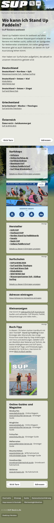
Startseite (5, 13)
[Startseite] (14, 8)
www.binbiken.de (16, 453)
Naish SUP (15, 241)
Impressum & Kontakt (11, 502)
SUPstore (14, 155)
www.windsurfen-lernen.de (20, 415)
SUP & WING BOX (9, 126)
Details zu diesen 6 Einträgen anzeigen (24, 174)
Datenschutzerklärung (41, 498)
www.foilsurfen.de (16, 436)
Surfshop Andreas (18, 160)
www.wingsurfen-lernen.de (20, 427)
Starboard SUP (17, 232)
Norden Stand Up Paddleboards (24, 235)
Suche (26, 498)
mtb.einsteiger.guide (17, 455)
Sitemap (17, 498)
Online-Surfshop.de (19, 158)
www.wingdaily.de (16, 425)
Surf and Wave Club (10, 91)
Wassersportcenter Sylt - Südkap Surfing (18, 74)
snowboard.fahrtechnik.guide (21, 462)
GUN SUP (14, 230)
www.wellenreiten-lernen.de (20, 443)
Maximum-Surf (17, 163)
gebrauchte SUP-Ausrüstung (32, 312)
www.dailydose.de (16, 413)
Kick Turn (8, 140)
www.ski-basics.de (16, 472)
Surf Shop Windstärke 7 (21, 169)
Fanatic (13, 238)
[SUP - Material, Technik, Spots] (23, 394)
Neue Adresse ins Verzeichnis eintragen (25, 298)
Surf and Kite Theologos (12, 108)
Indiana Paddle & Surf (20, 166)
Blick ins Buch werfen (22, 351)
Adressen (46, 140)
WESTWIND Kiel (8, 84)
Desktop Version (9, 515)
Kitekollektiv (7, 81)
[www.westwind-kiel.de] (27, 216)
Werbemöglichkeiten (33, 502)
